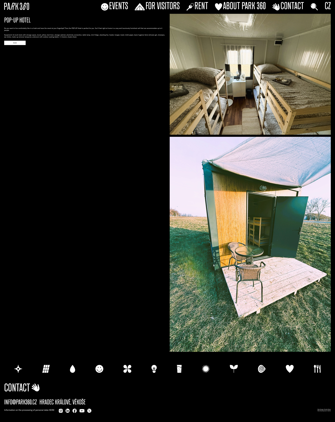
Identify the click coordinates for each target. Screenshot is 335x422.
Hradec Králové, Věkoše (62, 402)
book (15, 43)
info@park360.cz (20, 402)
